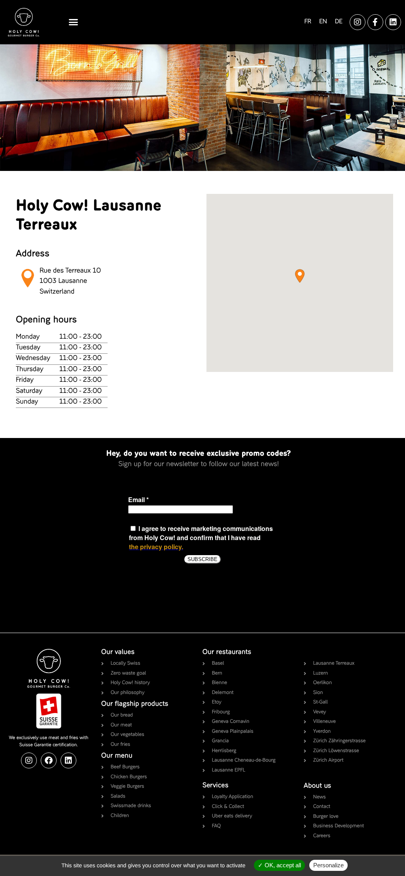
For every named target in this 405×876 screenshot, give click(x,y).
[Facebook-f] (375, 22)
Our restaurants (226, 652)
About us (317, 786)
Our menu (116, 756)
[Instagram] (357, 22)
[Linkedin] (393, 22)
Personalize (328, 865)
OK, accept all (282, 865)
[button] (73, 22)
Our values (117, 652)
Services (215, 785)
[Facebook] (49, 760)
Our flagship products (134, 704)
